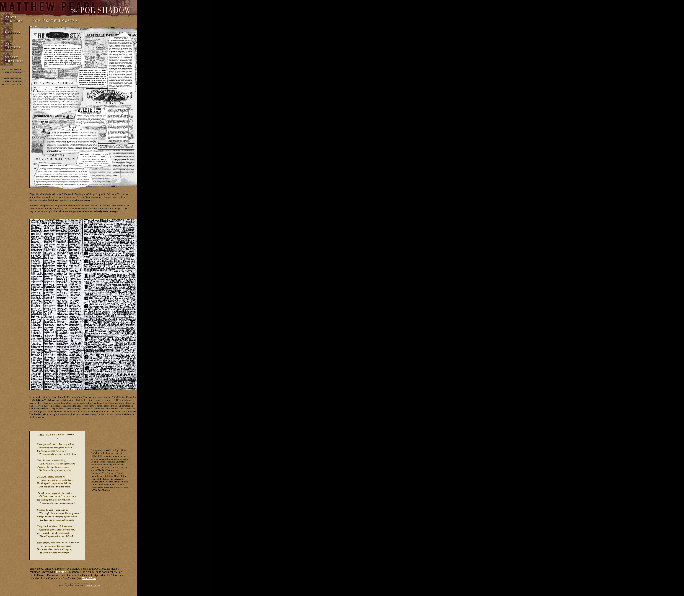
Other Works (89, 578)
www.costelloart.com (92, 586)
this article (62, 571)
